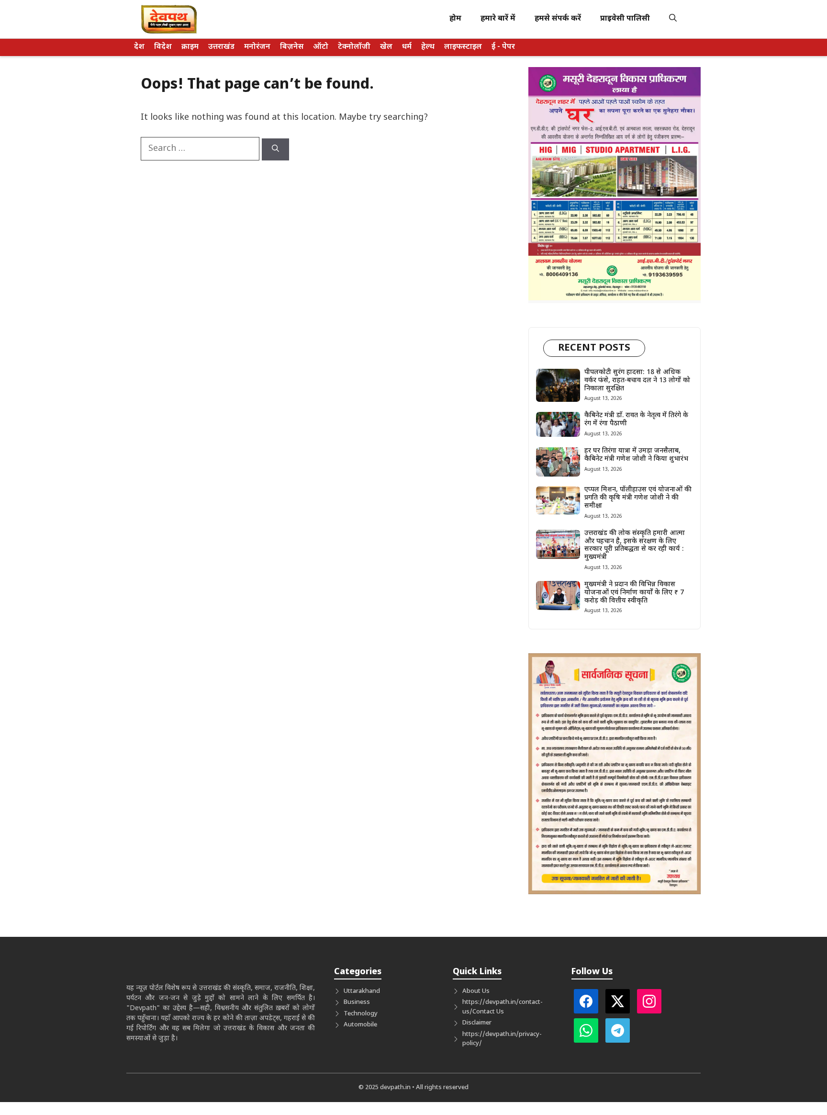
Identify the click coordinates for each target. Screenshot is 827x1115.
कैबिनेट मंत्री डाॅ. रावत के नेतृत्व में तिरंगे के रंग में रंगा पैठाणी (636, 419)
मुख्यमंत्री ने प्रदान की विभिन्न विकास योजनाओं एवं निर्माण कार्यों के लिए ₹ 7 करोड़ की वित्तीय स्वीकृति (634, 592)
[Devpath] (169, 19)
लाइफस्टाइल (463, 47)
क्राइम (190, 47)
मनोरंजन (257, 47)
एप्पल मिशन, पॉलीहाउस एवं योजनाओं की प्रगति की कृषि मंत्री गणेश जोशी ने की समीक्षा (638, 498)
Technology (361, 1014)
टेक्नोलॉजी (354, 47)
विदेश (163, 47)
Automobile (360, 1025)
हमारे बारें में (498, 19)
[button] (672, 19)
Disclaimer (477, 1023)
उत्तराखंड (221, 47)
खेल (386, 47)
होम (455, 19)
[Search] (275, 149)
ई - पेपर (503, 47)
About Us (476, 991)
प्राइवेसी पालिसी (625, 19)
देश (139, 47)
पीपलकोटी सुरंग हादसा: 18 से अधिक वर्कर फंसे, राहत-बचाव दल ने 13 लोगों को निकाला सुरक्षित (637, 380)
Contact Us (488, 1012)
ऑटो (320, 47)
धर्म (407, 47)
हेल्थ (428, 47)
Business (357, 1002)
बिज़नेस (291, 47)
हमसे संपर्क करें (558, 19)
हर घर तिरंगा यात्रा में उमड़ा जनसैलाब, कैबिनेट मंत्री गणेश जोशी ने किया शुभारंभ (636, 455)
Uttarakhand (362, 991)
